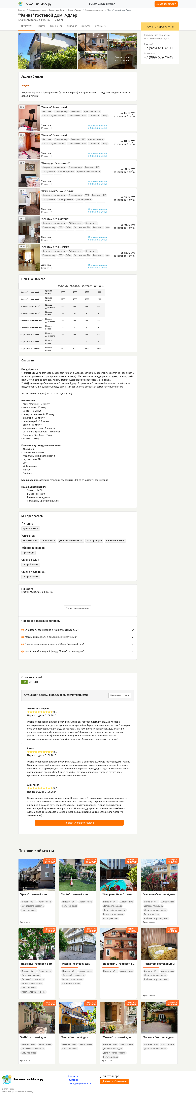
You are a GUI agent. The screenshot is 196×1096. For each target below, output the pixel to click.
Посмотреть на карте (77, 608)
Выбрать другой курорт (102, 4)
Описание (72, 26)
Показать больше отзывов (79, 822)
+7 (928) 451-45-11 (158, 48)
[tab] (77, 630)
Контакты (72, 1076)
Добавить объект (166, 4)
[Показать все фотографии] (47, 51)
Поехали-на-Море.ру (37, 4)
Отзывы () (100, 26)
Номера (41, 26)
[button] (77, 630)
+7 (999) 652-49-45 (158, 57)
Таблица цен (56, 26)
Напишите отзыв (119, 695)
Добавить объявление (114, 1081)
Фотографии (27, 26)
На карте (86, 26)
